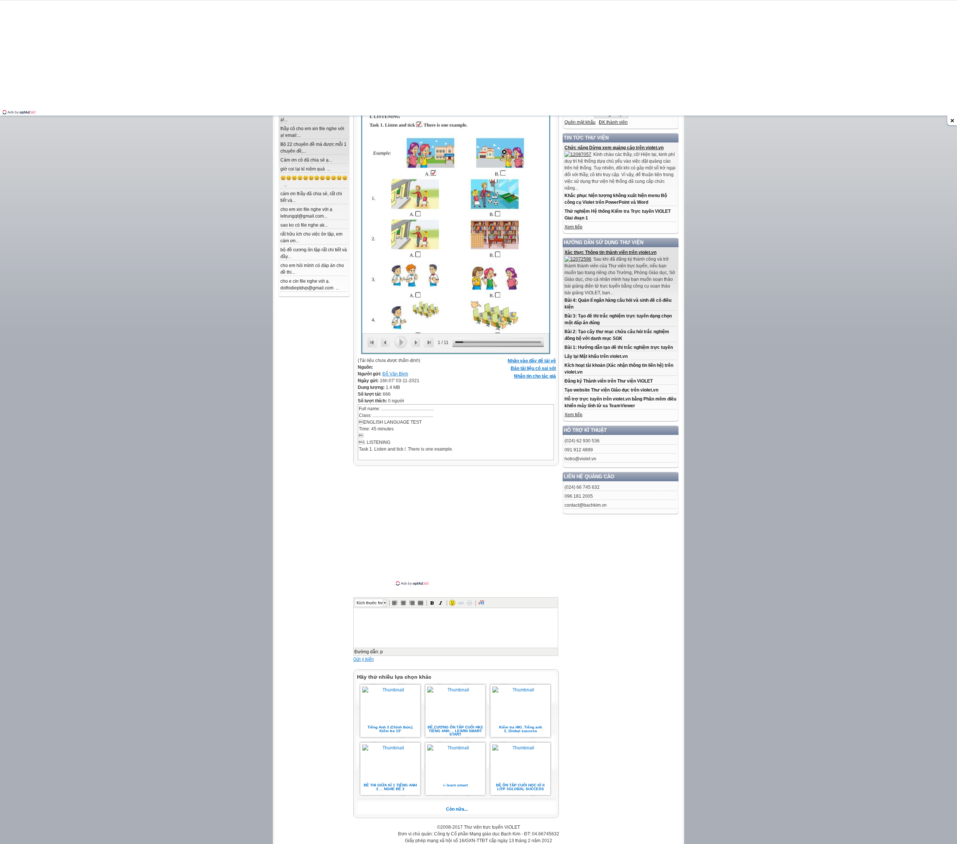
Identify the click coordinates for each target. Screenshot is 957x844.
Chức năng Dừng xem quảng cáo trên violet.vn (614, 147)
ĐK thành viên (613, 122)
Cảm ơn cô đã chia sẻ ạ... (306, 160)
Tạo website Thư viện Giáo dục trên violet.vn (611, 390)
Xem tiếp (573, 227)
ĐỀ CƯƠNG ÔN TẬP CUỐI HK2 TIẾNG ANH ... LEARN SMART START (455, 730)
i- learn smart (455, 785)
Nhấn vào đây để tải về (532, 360)
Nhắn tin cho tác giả (535, 376)
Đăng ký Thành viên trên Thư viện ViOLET (608, 381)
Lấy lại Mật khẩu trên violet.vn (596, 356)
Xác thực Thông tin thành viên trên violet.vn (610, 252)
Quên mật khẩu (580, 122)
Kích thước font (370, 603)
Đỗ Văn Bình (395, 374)
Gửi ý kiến (363, 659)
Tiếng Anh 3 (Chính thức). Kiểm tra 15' (390, 729)
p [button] (381, 651)
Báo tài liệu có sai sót (533, 368)
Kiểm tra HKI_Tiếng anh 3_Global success (520, 729)
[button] (395, 603)
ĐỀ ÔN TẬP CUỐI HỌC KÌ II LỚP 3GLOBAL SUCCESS (520, 787)
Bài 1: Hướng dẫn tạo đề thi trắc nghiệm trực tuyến (618, 347)
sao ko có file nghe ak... (304, 225)
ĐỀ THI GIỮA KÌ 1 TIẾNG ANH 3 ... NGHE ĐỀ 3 (390, 787)
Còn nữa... (457, 809)
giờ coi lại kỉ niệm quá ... (305, 169)
